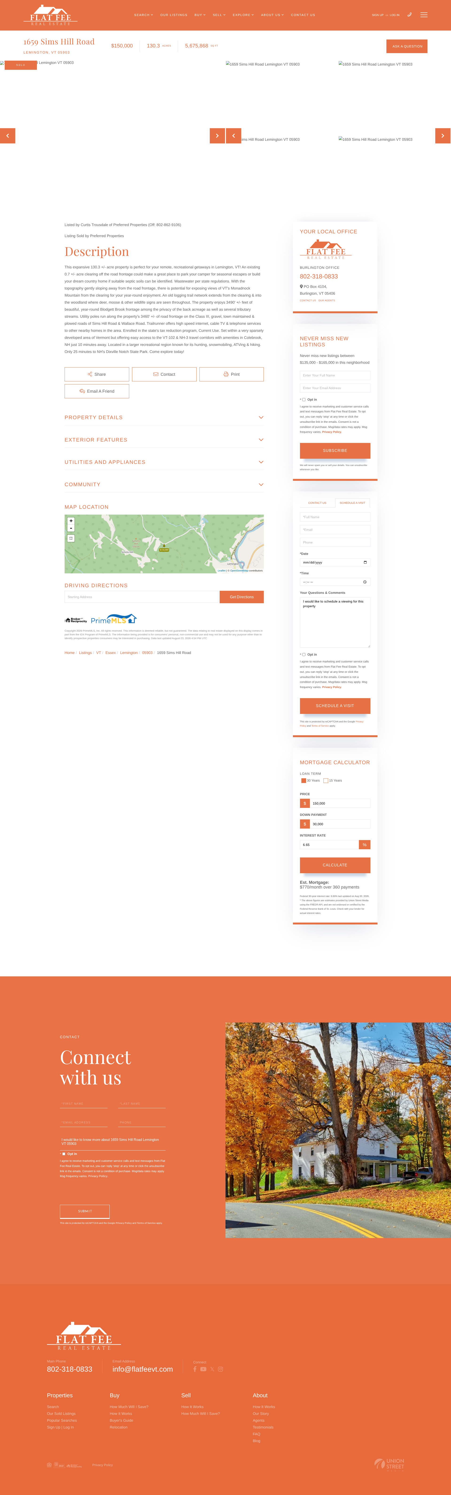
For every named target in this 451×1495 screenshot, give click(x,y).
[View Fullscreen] (70, 538)
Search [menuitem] (142, 15)
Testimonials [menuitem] (263, 1427)
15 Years (335, 780)
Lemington (129, 653)
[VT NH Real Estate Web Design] (389, 1465)
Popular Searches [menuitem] (62, 1421)
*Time (304, 573)
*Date (304, 554)
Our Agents (327, 300)
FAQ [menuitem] (256, 1434)
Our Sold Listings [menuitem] (61, 1414)
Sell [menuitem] (217, 15)
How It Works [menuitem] (121, 1414)
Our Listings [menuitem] (174, 15)
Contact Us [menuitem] (303, 15)
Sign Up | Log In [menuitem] (60, 1427)
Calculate (335, 865)
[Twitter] (212, 1369)
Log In (395, 15)
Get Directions (242, 597)
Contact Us (308, 300)
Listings (85, 653)
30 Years (313, 780)
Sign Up (378, 15)
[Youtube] (203, 1369)
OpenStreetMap (239, 570)
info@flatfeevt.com (143, 1369)
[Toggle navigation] (424, 14)
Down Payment (313, 815)
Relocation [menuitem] (119, 1427)
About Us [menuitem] (270, 15)
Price (305, 794)
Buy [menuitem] (198, 15)
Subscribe (335, 451)
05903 (147, 653)
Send (85, 1212)
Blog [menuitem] (256, 1441)
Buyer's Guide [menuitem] (121, 1421)
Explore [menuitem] (241, 15)
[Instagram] (220, 1369)
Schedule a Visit (352, 503)
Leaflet (222, 570)
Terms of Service (320, 726)
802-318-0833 (319, 276)
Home (70, 653)
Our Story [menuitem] (261, 1414)
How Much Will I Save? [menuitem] (129, 1407)
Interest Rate (313, 835)
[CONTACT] (407, 46)
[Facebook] (195, 1369)
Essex (110, 653)
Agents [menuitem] (258, 1421)
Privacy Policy (331, 432)
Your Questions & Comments (322, 593)
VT (98, 653)
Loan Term (310, 773)
